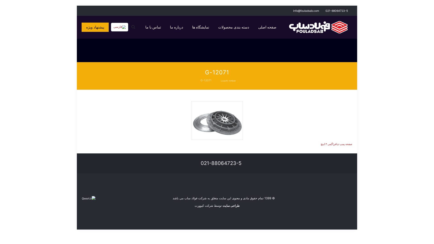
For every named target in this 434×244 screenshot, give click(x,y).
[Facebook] (96, 10)
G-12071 (206, 80)
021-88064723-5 (337, 10)
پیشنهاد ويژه (95, 27)
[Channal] (84, 10)
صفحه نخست (228, 80)
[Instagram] (90, 10)
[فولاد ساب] (318, 27)
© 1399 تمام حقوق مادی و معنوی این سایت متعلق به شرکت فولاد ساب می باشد (224, 198)
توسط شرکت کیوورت (217, 205)
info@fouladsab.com (306, 10)
